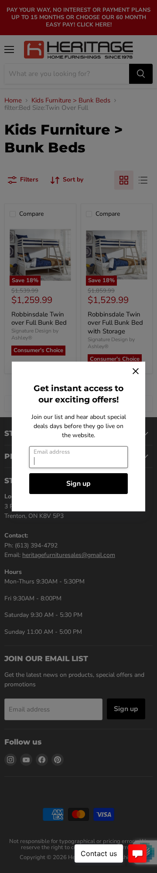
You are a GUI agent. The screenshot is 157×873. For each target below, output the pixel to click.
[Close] (135, 371)
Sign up (78, 483)
